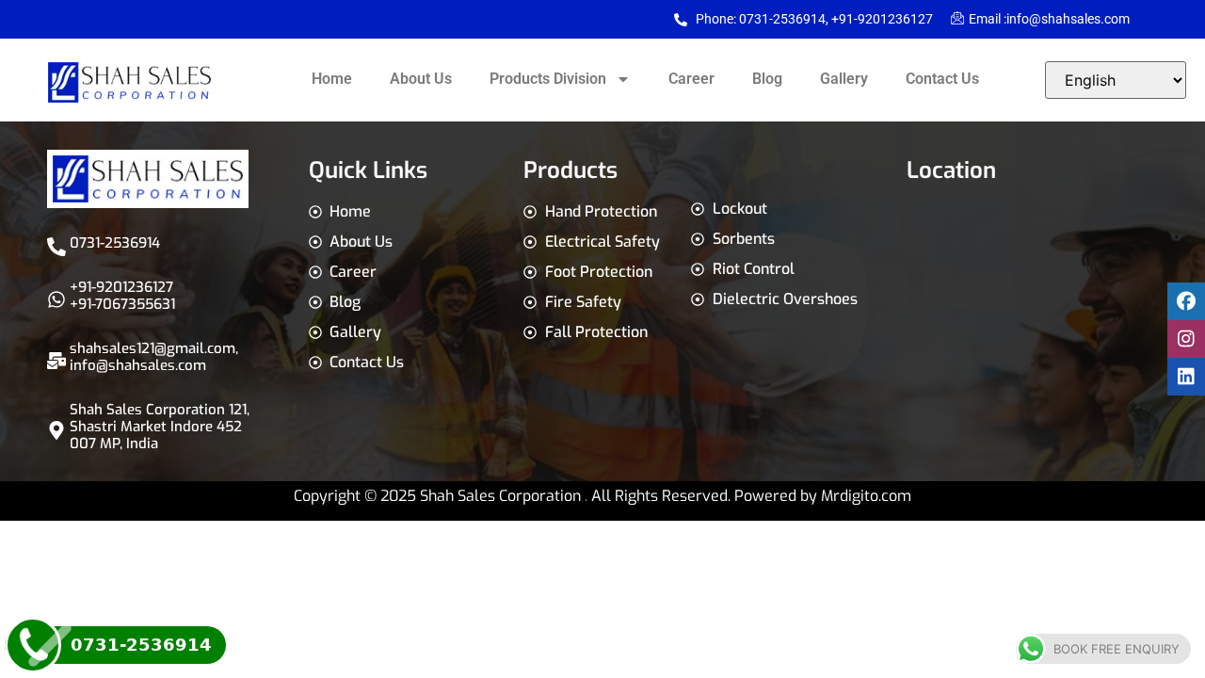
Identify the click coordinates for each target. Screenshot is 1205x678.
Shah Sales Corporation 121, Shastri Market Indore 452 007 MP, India (159, 426)
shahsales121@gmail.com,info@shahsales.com (154, 357)
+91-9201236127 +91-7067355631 (122, 296)
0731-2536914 (115, 243)
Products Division (548, 79)
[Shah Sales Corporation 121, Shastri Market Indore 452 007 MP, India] (56, 430)
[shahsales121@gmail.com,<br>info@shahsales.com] (56, 360)
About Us (421, 79)
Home (332, 79)
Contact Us (942, 79)
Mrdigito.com (866, 496)
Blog (767, 79)
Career (691, 79)
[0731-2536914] (56, 246)
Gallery (844, 79)
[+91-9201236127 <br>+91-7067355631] (56, 299)
